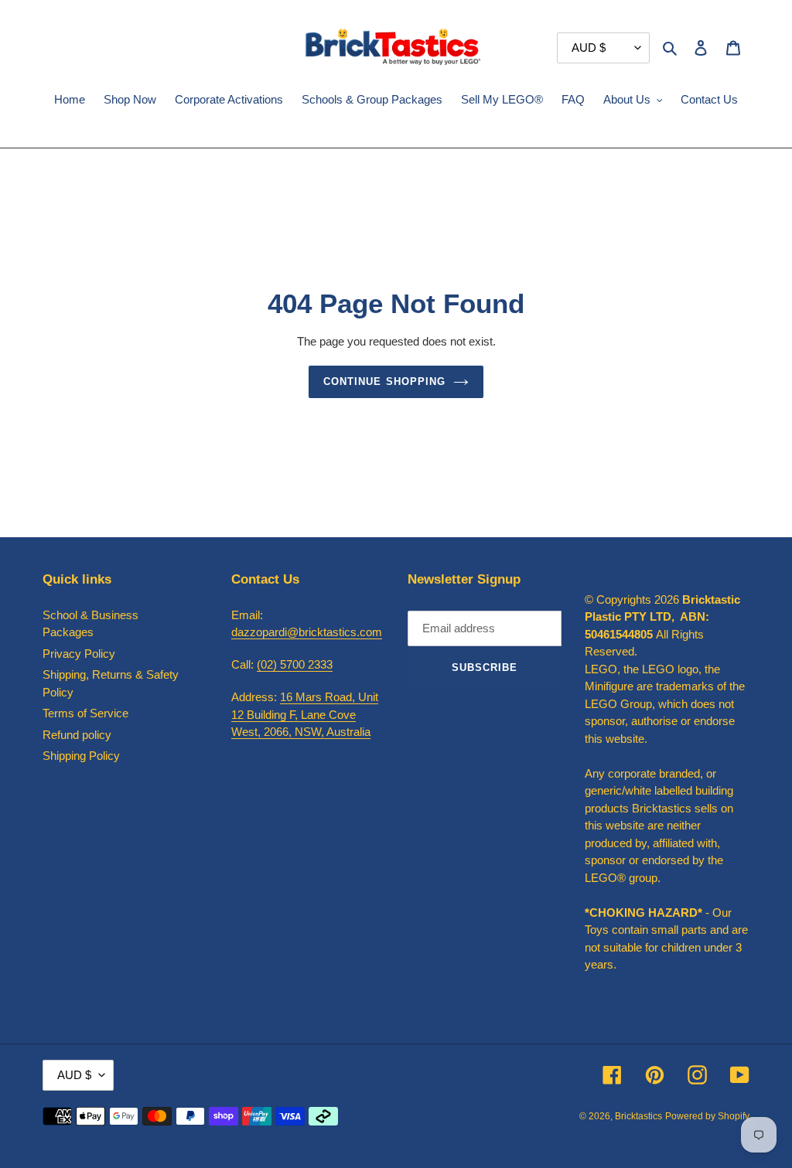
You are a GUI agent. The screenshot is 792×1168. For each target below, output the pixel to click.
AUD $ (74, 1074)
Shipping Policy (81, 755)
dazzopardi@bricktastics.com (306, 631)
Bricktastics (638, 1116)
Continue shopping (384, 381)
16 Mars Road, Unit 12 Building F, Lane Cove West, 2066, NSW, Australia (304, 714)
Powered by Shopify (707, 1116)
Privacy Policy (79, 653)
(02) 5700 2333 (295, 664)
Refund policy (77, 734)
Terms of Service (85, 713)
